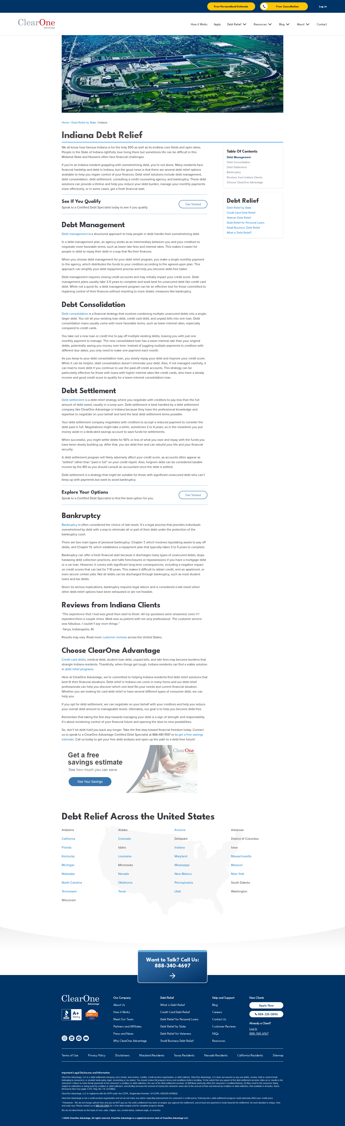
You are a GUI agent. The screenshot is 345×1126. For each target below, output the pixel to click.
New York (237, 874)
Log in (323, 6)
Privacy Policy (96, 1055)
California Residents (250, 1055)
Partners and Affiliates (127, 1026)
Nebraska (68, 874)
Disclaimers (122, 1055)
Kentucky (68, 856)
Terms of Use (70, 1055)
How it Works (121, 1011)
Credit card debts (74, 660)
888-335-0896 (102, 1105)
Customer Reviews (224, 1026)
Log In (253, 1028)
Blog (215, 1004)
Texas (122, 891)
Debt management (75, 234)
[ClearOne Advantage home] (36, 24)
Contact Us (219, 1018)
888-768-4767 (259, 1033)
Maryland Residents (151, 1055)
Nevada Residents (216, 1055)
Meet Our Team (123, 1018)
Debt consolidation (75, 314)
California (68, 839)
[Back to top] (81, 1000)
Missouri (237, 865)
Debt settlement (73, 400)
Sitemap (278, 1055)
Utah (177, 891)
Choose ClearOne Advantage (245, 182)
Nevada (123, 874)
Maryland (180, 856)
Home (65, 122)
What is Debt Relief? (239, 232)
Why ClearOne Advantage (130, 1040)
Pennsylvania (183, 883)
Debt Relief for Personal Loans (246, 222)
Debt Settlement (237, 167)
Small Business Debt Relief (243, 227)
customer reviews (114, 637)
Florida (66, 848)
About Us (119, 1004)
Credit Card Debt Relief (241, 212)
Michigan (68, 865)
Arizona (179, 830)
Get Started (193, 203)
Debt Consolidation (238, 162)
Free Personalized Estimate (231, 6)
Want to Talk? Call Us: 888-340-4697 (172, 962)
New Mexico (183, 874)
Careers (217, 1011)
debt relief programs (79, 669)
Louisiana (124, 856)
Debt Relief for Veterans (175, 1033)
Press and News (123, 1033)
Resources (218, 1040)
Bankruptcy (69, 525)
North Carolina (72, 883)
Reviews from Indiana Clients (244, 177)
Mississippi (181, 865)
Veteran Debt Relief (239, 217)
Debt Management (239, 157)
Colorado (124, 839)
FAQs (215, 1033)
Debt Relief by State (83, 122)
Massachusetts (241, 856)
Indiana (179, 848)
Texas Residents (184, 1055)
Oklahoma (125, 883)
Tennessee (69, 891)
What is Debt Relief (172, 1004)
